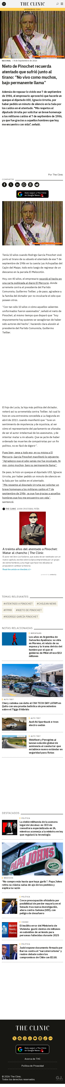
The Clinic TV (35, 1038)
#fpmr (7, 610)
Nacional (6, 61)
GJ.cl (59, 1079)
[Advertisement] (32, 369)
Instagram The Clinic (25, 1038)
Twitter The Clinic (14, 1038)
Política (25, 818)
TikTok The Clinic (45, 1038)
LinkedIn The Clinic (40, 1038)
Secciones (62, 4)
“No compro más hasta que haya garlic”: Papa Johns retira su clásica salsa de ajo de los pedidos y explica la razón (32, 885)
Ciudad (24, 922)
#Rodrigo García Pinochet (20, 616)
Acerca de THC (32, 1058)
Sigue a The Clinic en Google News (32, 194)
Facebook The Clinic (20, 1038)
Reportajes (36, 633)
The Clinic (58, 174)
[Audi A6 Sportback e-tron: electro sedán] (14, 723)
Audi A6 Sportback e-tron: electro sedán (44, 723)
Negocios (8, 878)
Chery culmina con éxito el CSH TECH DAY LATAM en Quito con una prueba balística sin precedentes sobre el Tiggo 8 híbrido (31, 706)
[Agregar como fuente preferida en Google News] (32, 1049)
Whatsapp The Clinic (30, 1038)
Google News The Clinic (50, 1038)
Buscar (58, 4)
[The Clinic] (6, 4)
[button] (4, 184)
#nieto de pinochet (29, 610)
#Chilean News (46, 603)
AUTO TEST (9, 699)
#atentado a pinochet (18, 603)
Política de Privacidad (32, 1065)
